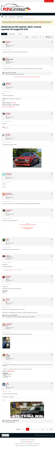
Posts (4, 34)
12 (42, 429)
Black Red (4, 435)
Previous (18, 429)
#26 (52, 284)
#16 (52, 49)
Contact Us (40, 435)
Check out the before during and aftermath (27, 224)
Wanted (32, 76)
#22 (52, 201)
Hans (20, 76)
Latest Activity (12, 34)
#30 (52, 391)
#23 (52, 218)
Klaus (15, 76)
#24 (52, 247)
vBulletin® (27, 441)
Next (51, 429)
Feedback (24, 76)
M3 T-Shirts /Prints (11, 106)
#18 (52, 91)
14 (46, 429)
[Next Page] (41, 37)
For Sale (28, 76)
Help (36, 435)
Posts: (7, 46)
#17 (52, 66)
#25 (52, 262)
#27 (52, 307)
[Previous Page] (38, 37)
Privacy (45, 435)
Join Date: (8, 45)
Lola (18, 76)
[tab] (4, 34)
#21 (52, 181)
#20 (52, 142)
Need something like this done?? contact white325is (27, 228)
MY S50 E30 (13, 102)
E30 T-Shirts (4, 106)
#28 (52, 332)
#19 (52, 121)
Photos (20, 34)
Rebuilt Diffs (36, 76)
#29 (52, 362)
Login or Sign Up (48, 1)
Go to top (51, 435)
